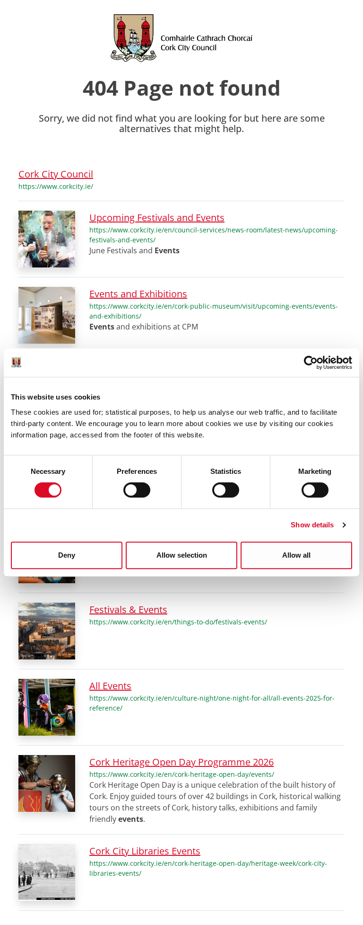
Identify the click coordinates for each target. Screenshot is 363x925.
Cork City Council (55, 174)
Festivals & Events (128, 609)
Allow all (296, 555)
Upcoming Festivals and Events (157, 217)
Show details (312, 525)
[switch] (136, 490)
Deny (66, 555)
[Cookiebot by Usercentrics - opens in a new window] (310, 363)
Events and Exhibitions (138, 293)
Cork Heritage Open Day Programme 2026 (181, 762)
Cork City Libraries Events (144, 851)
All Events (110, 685)
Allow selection (181, 555)
